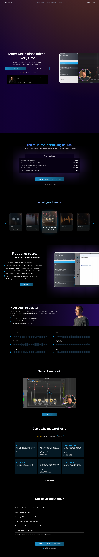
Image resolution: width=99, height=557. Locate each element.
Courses (47, 2)
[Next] (92, 222)
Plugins (42, 2)
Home (38, 2)
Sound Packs (53, 2)
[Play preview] (49, 393)
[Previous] (7, 222)
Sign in (94, 2)
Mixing (60, 2)
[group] (49, 222)
